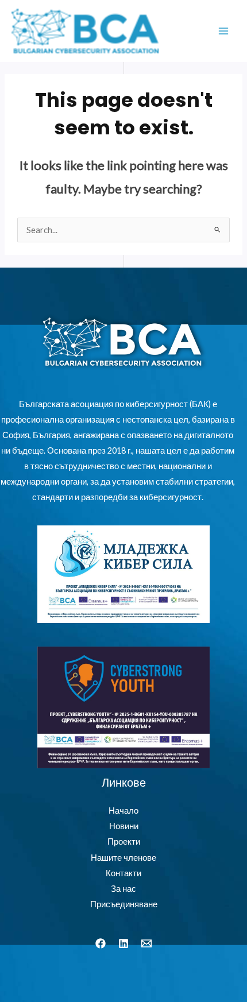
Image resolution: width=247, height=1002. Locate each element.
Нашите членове (123, 857)
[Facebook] (100, 943)
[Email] (146, 943)
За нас (123, 888)
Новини (123, 826)
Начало (123, 810)
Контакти (123, 873)
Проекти (123, 841)
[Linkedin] (123, 943)
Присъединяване (123, 904)
